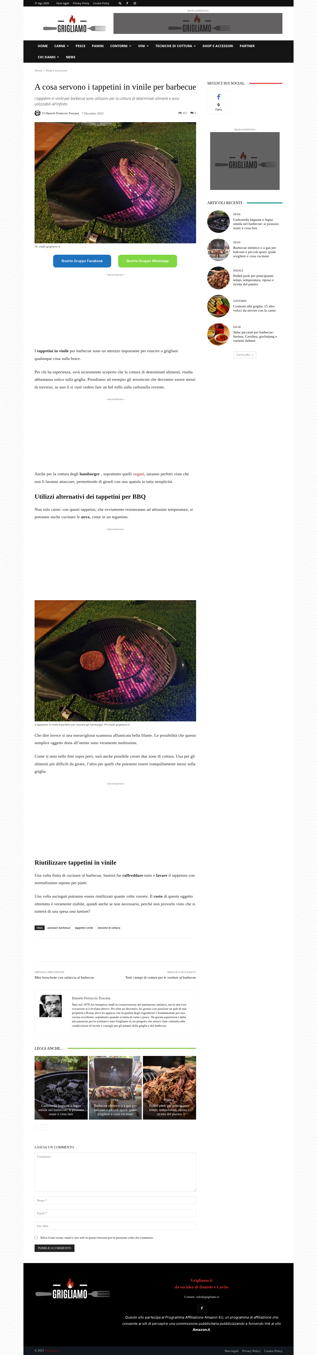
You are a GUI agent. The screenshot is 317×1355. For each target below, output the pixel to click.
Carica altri (243, 355)
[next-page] (45, 1127)
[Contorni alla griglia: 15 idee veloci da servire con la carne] (218, 306)
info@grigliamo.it (207, 1297)
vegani (138, 474)
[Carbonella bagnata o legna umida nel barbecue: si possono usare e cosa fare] (61, 1088)
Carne (59, 46)
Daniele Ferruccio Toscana (62, 113)
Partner (247, 46)
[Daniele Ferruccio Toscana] (38, 113)
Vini (141, 46)
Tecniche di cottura (173, 46)
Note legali (62, 3)
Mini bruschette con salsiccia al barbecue (64, 977)
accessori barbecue (58, 927)
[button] (120, 3)
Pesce (80, 46)
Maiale (169, 1100)
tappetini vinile (84, 927)
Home (43, 46)
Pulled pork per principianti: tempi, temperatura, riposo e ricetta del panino (169, 1110)
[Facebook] (127, 3)
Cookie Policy (101, 3)
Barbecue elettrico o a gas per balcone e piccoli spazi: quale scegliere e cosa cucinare (115, 1110)
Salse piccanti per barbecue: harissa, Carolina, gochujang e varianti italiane (255, 336)
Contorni (119, 46)
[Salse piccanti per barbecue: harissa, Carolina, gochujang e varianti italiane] (218, 334)
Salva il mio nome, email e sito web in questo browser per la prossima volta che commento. (97, 1237)
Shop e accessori (218, 46)
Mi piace (218, 94)
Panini (98, 46)
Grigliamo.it (52, 1350)
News (70, 57)
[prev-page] (37, 1127)
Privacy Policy (81, 3)
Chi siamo (46, 57)
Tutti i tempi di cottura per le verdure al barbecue (160, 977)
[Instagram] (134, 3)
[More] (161, 949)
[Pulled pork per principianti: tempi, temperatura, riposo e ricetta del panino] (169, 1088)
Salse (237, 327)
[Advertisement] (115, 309)
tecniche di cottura (109, 927)
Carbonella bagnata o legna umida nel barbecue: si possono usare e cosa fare (61, 1110)
